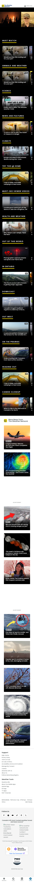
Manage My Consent (8, 766)
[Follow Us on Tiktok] (17, 815)
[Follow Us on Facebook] (4, 815)
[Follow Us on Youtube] (12, 815)
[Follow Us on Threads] (21, 815)
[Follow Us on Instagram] (8, 815)
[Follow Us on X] (26, 815)
